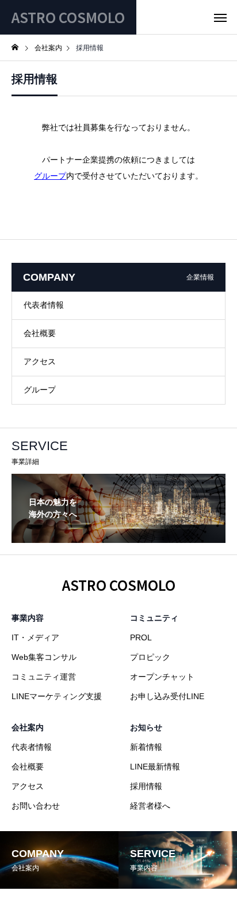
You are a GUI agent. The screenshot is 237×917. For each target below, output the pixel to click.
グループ (50, 175)
